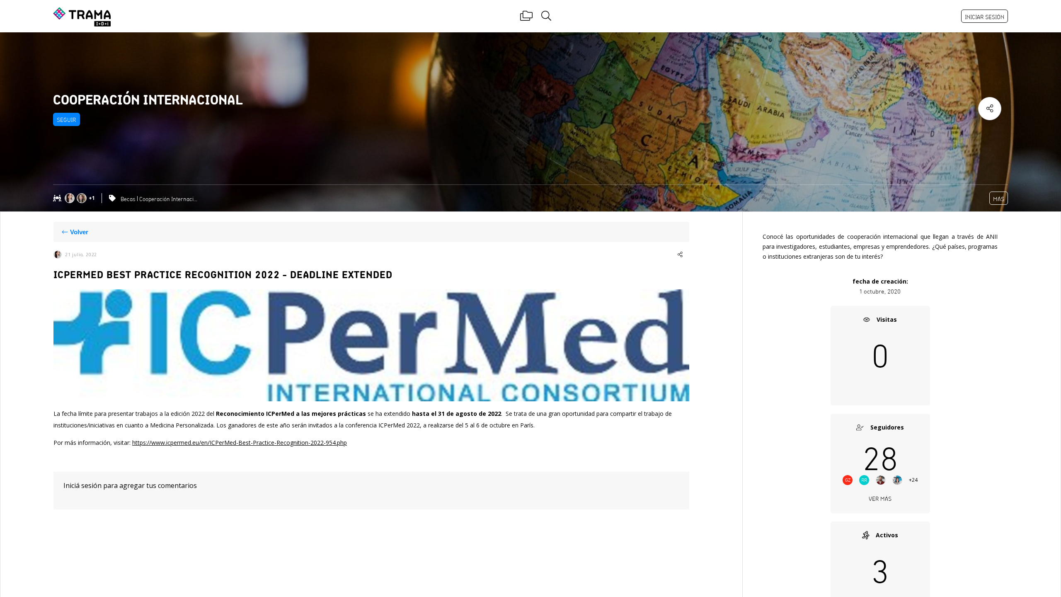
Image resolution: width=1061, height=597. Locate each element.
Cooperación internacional (169, 199)
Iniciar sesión (984, 17)
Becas (128, 199)
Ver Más (880, 498)
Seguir (66, 119)
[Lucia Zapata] (83, 198)
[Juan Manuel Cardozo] (884, 480)
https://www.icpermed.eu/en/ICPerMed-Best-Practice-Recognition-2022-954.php (239, 443)
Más (998, 199)
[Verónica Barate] (900, 480)
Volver (79, 231)
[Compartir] (989, 108)
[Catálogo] (526, 16)
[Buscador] (546, 16)
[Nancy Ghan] (71, 198)
